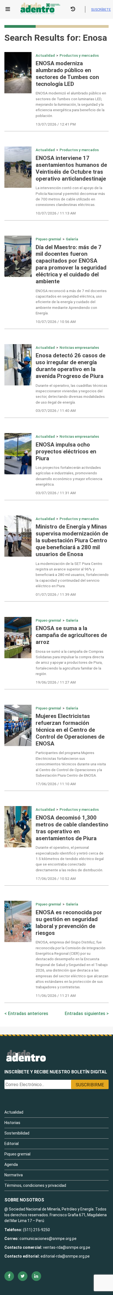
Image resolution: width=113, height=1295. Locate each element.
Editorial (11, 1143)
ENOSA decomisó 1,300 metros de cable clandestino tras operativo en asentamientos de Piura (72, 828)
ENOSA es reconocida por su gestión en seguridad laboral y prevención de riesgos (69, 922)
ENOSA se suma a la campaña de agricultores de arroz (71, 635)
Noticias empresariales (79, 347)
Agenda (11, 1164)
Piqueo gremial (48, 239)
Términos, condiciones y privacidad (35, 1185)
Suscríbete (101, 9)
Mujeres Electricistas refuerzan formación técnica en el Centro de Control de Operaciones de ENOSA (70, 730)
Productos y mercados (79, 55)
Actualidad (45, 55)
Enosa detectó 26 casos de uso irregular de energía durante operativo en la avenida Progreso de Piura (70, 365)
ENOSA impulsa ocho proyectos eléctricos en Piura (66, 451)
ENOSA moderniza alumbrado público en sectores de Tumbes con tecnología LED (67, 73)
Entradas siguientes (85, 1013)
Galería (72, 239)
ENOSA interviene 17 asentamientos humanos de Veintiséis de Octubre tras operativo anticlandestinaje (71, 168)
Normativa (13, 1175)
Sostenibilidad (16, 1133)
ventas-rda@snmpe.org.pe (66, 1247)
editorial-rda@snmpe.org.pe (65, 1256)
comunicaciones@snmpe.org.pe (48, 1238)
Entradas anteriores (28, 1013)
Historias (12, 1122)
